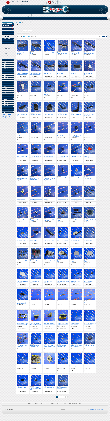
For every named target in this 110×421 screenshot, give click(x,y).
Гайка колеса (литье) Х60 (75, 177)
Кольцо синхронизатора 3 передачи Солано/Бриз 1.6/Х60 (49, 346)
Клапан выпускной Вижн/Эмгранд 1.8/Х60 (88, 282)
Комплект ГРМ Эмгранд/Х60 (89, 345)
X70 (5, 54)
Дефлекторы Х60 (74, 219)
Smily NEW (6, 55)
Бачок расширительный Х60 (22, 93)
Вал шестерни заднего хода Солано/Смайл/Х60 (89, 115)
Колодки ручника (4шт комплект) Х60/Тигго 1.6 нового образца (22, 324)
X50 (5, 50)
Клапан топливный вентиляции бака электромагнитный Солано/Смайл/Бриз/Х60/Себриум (22, 302)
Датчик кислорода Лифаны (89, 199)
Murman (6, 58)
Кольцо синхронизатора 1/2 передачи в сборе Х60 (35, 346)
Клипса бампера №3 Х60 (75, 301)
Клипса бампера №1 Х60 (48, 301)
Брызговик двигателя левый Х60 (90, 93)
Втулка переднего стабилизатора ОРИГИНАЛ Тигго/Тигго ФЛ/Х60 (35, 178)
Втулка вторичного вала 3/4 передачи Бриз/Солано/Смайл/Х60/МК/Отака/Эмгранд (76, 135)
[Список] (102, 36)
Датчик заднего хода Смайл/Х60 (76, 199)
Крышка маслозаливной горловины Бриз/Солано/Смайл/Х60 (35, 388)
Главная (17, 22)
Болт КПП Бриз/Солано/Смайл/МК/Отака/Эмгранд (49, 94)
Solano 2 (6, 56)
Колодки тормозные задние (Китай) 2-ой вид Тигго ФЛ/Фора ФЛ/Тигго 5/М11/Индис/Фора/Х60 (36, 324)
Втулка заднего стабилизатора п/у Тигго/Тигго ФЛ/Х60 (62, 157)
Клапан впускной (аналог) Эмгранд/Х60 (48, 282)
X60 (5, 52)
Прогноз (5, 117)
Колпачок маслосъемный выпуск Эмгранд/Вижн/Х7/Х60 (90, 324)
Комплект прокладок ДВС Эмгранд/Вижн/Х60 (21, 366)
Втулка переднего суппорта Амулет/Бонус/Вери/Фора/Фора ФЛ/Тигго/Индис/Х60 (49, 178)
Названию (25, 36)
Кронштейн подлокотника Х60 (89, 366)
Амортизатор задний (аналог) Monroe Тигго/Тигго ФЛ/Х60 (62, 53)
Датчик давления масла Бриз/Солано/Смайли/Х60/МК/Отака (62, 199)
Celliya (6, 47)
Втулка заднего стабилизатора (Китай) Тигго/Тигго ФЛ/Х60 (35, 157)
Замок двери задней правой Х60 (76, 240)
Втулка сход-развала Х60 (61, 177)
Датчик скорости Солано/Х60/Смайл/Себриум (49, 220)
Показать (19, 32)
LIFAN (20, 22)
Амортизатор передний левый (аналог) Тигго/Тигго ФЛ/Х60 (76, 53)
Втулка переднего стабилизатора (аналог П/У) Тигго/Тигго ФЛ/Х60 (89, 157)
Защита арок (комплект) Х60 (22, 260)
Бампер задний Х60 (47, 73)
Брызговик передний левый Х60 (62, 114)
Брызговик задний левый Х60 (35, 114)
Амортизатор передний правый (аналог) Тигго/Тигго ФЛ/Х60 (22, 74)
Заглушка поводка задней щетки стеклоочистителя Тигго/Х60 (36, 241)
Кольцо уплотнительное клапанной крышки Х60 (61, 346)
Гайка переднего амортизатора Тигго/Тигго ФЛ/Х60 (89, 178)
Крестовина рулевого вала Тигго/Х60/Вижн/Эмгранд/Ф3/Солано (76, 367)
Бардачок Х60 (73, 73)
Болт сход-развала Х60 (75, 93)
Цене (29, 36)
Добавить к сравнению (22, 76)
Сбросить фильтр (25, 32)
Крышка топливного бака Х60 (49, 387)
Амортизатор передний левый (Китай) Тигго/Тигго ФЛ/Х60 (89, 53)
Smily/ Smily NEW (7, 48)
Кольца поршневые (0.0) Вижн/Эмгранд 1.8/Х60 (22, 346)
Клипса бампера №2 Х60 (61, 301)
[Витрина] (104, 36)
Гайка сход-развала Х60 (21, 199)
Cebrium (6, 46)
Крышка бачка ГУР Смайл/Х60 (22, 387)
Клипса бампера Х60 (34, 301)
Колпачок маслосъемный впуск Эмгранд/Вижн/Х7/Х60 (76, 324)
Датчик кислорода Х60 (21, 219)
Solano (6, 49)
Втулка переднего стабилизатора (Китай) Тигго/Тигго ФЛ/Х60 (22, 178)
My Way (6, 53)
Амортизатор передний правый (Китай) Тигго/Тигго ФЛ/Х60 (35, 74)
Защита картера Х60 (33, 260)
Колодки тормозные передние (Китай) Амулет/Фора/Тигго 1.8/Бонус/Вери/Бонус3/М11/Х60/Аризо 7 (62, 324)
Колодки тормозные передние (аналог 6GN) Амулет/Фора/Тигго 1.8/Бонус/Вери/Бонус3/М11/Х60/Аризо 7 (49, 324)
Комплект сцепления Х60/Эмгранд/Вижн (34, 366)
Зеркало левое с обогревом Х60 (49, 260)
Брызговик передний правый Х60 (76, 114)
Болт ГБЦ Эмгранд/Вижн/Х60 (35, 93)
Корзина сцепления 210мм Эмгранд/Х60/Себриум (48, 366)
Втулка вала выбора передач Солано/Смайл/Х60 (62, 135)
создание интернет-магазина (95, 409)
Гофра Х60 (45, 199)
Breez (6, 44)
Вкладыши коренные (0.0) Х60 (35, 134)
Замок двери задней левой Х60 (62, 240)
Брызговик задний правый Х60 (49, 114)
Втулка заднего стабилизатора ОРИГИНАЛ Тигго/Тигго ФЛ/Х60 (49, 157)
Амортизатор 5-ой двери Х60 (49, 52)
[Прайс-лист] (106, 36)
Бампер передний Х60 (61, 73)
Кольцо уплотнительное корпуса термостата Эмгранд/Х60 (76, 346)
